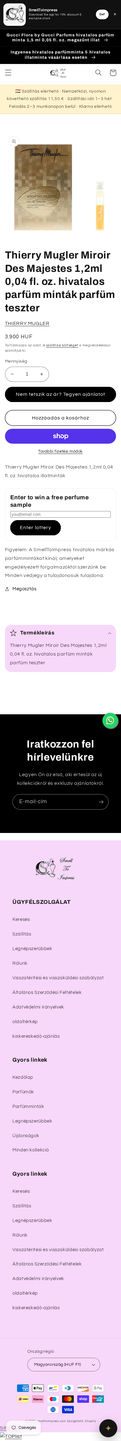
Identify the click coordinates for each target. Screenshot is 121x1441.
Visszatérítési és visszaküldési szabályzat (58, 978)
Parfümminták (28, 1106)
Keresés (21, 919)
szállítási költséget (62, 345)
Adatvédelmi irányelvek (38, 1007)
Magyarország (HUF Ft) (57, 1364)
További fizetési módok (60, 452)
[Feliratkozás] (101, 801)
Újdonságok (25, 1135)
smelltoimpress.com (51, 1421)
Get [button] (102, 14)
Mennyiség (16, 361)
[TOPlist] (11, 1436)
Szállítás (21, 934)
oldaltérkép (25, 1021)
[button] (8, 73)
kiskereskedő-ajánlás (36, 1036)
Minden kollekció (30, 1150)
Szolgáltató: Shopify (81, 1421)
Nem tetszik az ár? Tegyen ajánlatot (60, 394)
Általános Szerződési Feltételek (47, 992)
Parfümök (23, 1092)
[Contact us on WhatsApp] (110, 720)
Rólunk (20, 963)
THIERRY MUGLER (27, 323)
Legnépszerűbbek (32, 948)
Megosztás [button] (24, 589)
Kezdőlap (22, 1077)
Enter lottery (35, 527)
